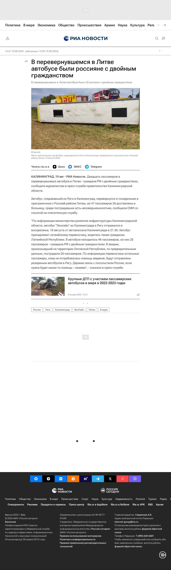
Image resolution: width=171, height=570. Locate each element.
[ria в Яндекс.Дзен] (48, 478)
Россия (37, 309)
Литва (92, 309)
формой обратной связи (128, 546)
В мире (104, 309)
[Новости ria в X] (110, 478)
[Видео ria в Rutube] (85, 478)
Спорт (84, 499)
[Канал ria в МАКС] (36, 478)
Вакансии (10, 521)
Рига (47, 309)
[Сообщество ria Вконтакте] (61, 478)
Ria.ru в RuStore (120, 504)
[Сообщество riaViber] (135, 478)
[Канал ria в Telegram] (98, 478)
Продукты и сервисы (53, 504)
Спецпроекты (16, 504)
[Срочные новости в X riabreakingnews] (123, 478)
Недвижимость (123, 499)
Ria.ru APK (139, 504)
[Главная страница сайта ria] (86, 38)
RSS (150, 504)
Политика (10, 499)
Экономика (40, 499)
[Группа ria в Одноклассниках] (73, 478)
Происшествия (69, 499)
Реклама (32, 504)
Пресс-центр (76, 504)
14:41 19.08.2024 (14, 51)
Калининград (62, 309)
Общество (25, 499)
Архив (159, 504)
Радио (163, 499)
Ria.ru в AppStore (98, 504)
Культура (107, 499)
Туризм (152, 499)
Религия (140, 499)
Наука (95, 499)
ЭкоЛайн (79, 309)
